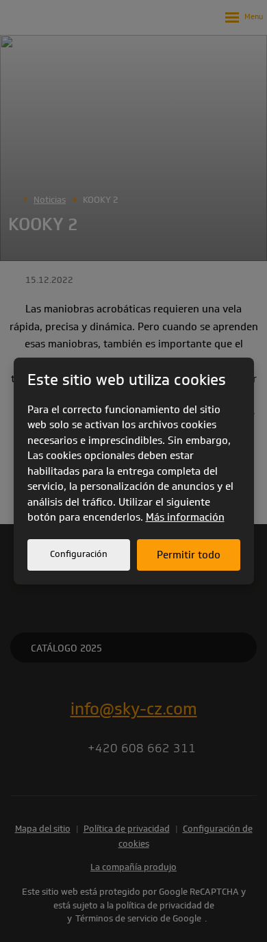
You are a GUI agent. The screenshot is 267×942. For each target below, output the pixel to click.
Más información (185, 517)
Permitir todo (188, 554)
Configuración (78, 553)
